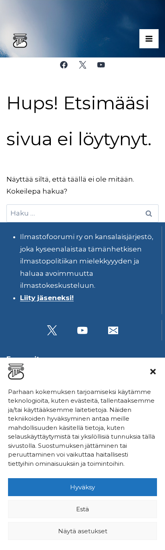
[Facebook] (63, 64)
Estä (82, 509)
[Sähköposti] (113, 330)
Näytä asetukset (82, 531)
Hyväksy (82, 487)
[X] (82, 64)
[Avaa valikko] (149, 38)
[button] (153, 372)
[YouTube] (101, 64)
